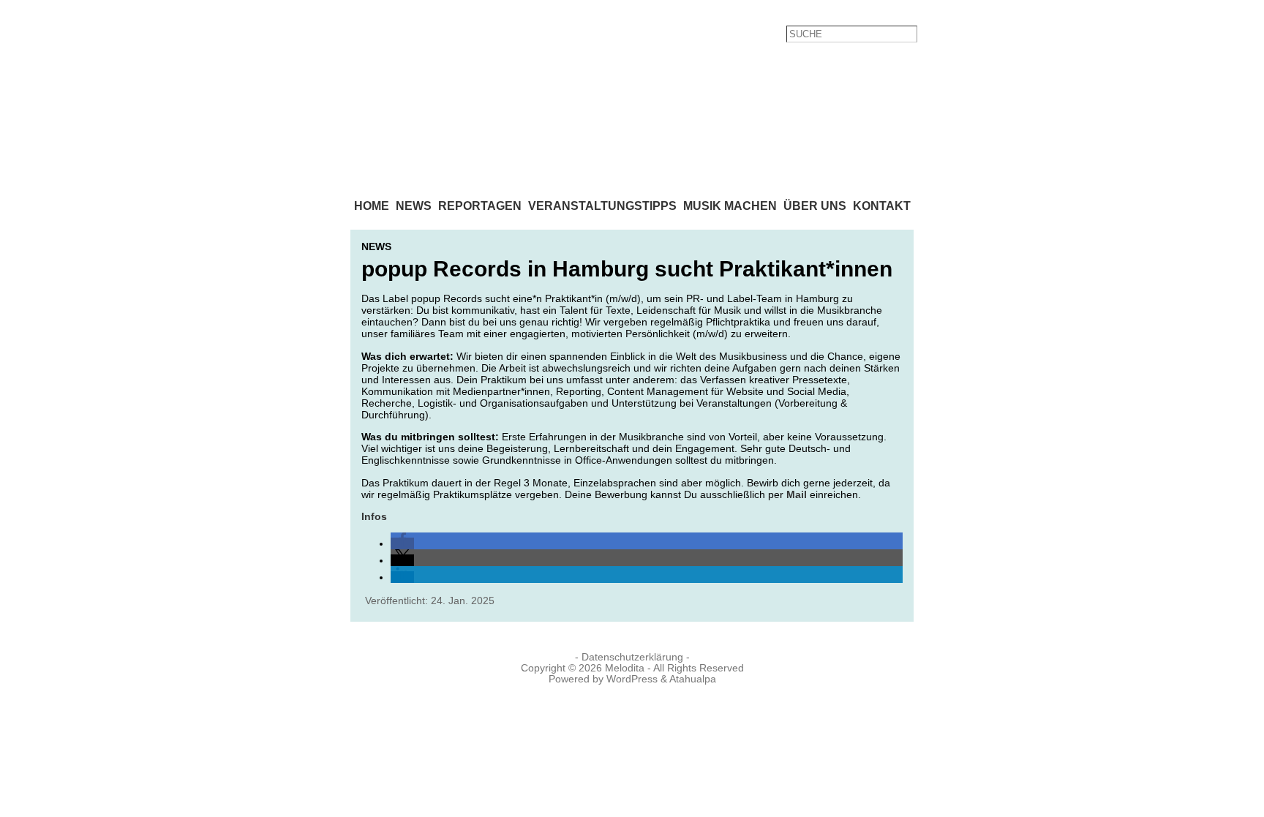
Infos (374, 516)
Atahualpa (692, 679)
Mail (796, 494)
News (376, 246)
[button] (402, 543)
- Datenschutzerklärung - (632, 657)
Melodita (624, 668)
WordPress (632, 679)
